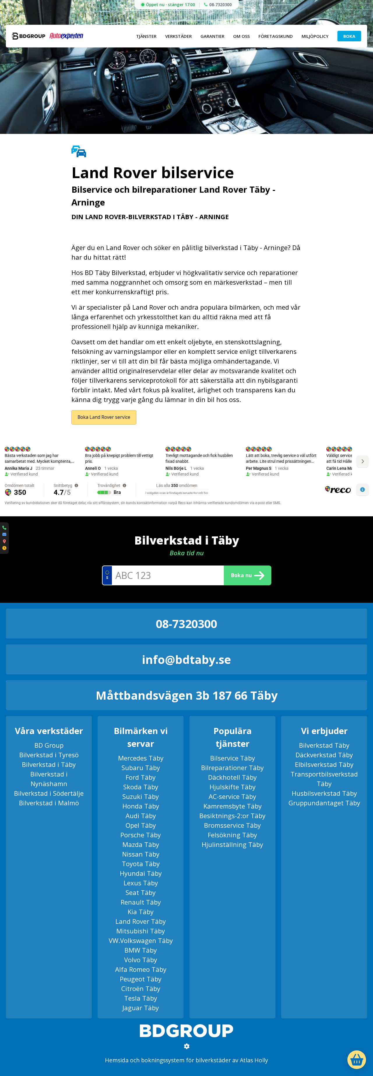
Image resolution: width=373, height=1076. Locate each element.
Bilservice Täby (232, 758)
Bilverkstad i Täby (49, 764)
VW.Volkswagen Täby (141, 940)
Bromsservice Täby (232, 825)
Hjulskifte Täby (233, 786)
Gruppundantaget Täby (324, 802)
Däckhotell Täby (232, 777)
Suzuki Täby (140, 796)
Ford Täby (141, 777)
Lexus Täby (141, 882)
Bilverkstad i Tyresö (49, 754)
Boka (349, 36)
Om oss (241, 36)
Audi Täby (141, 815)
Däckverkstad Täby (324, 754)
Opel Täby (141, 825)
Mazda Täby (140, 844)
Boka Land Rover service (104, 417)
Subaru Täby (141, 767)
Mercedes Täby (140, 758)
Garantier (212, 36)
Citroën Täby (140, 988)
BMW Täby (140, 950)
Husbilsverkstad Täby (324, 793)
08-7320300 (220, 4)
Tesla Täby (140, 998)
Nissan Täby (140, 854)
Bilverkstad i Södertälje (49, 793)
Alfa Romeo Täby (140, 969)
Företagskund (275, 36)
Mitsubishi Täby (140, 930)
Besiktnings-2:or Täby (232, 815)
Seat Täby (141, 892)
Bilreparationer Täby (232, 767)
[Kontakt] (4, 538)
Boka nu (241, 575)
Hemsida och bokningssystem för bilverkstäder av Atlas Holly (186, 1060)
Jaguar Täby (140, 1007)
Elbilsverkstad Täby (324, 764)
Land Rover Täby (140, 921)
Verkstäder (178, 36)
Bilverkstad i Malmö (49, 802)
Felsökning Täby (232, 834)
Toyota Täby (141, 863)
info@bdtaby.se (186, 659)
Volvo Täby (140, 959)
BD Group (49, 745)
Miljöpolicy (315, 36)
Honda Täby (140, 806)
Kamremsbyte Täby (232, 806)
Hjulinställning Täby (232, 844)
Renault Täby (141, 902)
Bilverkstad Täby (324, 745)
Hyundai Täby (141, 873)
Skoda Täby (140, 786)
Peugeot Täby (140, 978)
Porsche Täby (140, 834)
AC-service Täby (232, 796)
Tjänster (146, 36)
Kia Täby (141, 911)
